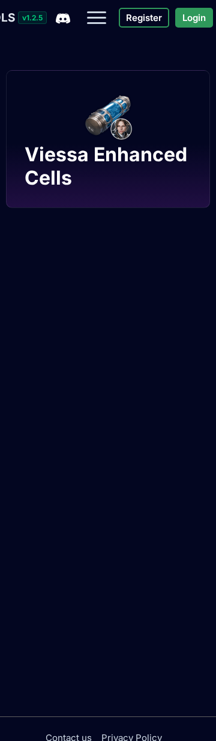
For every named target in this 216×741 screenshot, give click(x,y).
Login (194, 17)
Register (144, 17)
